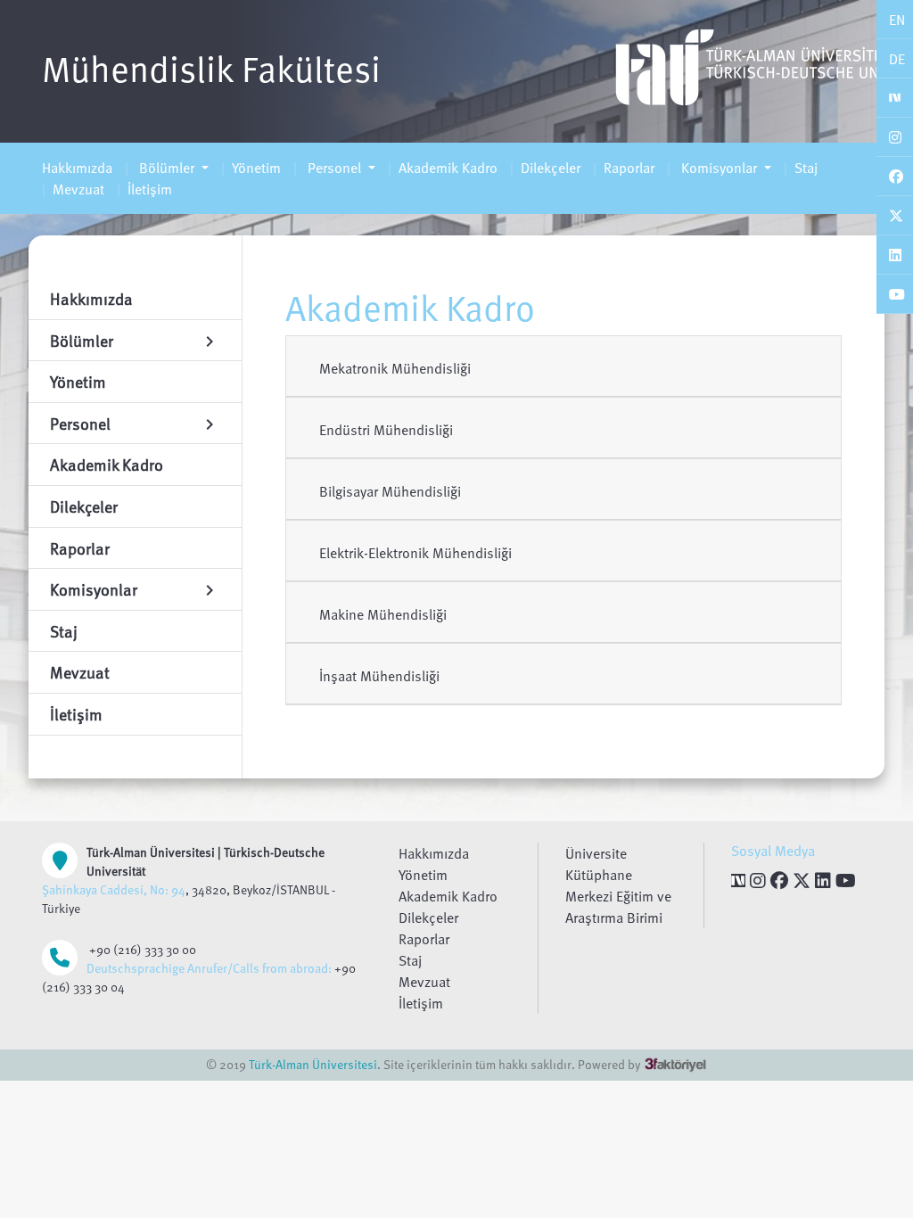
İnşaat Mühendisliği (379, 676)
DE (897, 59)
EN (897, 19)
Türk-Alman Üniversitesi (313, 1064)
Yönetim (256, 167)
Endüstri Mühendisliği (386, 429)
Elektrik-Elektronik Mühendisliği (415, 553)
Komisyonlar (719, 167)
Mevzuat (78, 189)
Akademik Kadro (448, 167)
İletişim (149, 189)
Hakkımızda (77, 167)
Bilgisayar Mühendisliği (390, 491)
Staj (806, 167)
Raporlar (629, 167)
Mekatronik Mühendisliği (395, 368)
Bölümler (167, 167)
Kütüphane (598, 874)
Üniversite (596, 853)
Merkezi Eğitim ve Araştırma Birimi (618, 906)
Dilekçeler (550, 167)
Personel (334, 167)
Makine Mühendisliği (383, 614)
